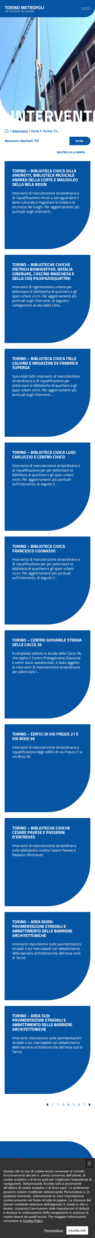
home (6, 131)
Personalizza (53, 1230)
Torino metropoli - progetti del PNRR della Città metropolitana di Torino (24, 9)
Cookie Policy (32, 1221)
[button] (85, 8)
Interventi (20, 131)
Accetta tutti (77, 1230)
